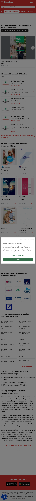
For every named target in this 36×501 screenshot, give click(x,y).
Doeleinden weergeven (18, 255)
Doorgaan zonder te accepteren (26, 239)
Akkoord (18, 259)
